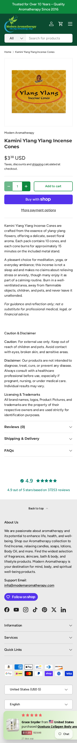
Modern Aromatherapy (19, 133)
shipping (37, 164)
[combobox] (38, 38)
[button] (60, 24)
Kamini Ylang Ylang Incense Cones (35, 52)
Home (7, 52)
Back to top (36, 508)
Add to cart (53, 186)
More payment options (38, 210)
